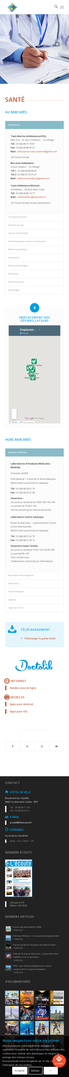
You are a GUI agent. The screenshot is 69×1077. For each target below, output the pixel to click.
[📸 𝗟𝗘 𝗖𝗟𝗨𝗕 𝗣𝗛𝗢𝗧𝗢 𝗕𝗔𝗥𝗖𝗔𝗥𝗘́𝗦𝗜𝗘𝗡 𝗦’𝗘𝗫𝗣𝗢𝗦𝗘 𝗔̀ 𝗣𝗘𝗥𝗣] (57, 997)
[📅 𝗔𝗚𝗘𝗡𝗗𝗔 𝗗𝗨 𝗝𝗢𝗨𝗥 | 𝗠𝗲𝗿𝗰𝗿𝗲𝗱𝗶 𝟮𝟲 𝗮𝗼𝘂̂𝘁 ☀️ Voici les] (12, 1013)
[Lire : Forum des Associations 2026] (8, 929)
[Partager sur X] (27, 746)
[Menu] (62, 7)
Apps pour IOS (18, 711)
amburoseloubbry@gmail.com (33, 178)
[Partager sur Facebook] (12, 746)
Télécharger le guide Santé (39, 638)
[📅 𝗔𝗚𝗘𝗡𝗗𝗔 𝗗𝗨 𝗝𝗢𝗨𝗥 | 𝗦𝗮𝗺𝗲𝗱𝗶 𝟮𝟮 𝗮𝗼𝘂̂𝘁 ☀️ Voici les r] (42, 1028)
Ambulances (14, 125)
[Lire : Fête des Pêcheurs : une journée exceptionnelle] (8, 938)
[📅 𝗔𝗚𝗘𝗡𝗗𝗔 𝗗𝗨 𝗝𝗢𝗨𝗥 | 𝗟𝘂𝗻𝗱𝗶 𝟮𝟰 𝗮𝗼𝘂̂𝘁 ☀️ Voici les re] (12, 1028)
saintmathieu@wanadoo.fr (31, 197)
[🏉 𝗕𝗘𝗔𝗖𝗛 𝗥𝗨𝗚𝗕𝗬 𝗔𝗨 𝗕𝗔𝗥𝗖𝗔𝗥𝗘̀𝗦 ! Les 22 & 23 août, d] (57, 1028)
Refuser (35, 1070)
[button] (59, 1065)
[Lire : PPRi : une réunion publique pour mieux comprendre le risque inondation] (8, 968)
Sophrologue (14, 290)
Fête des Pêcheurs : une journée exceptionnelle (36, 935)
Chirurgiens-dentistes (17, 217)
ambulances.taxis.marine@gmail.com (37, 151)
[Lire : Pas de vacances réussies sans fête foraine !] (8, 947)
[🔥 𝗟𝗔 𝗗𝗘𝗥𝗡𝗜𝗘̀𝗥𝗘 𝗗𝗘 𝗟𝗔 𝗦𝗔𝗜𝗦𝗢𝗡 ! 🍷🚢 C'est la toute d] (27, 997)
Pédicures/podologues (18, 265)
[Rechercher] (54, 7)
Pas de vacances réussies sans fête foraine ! (34, 944)
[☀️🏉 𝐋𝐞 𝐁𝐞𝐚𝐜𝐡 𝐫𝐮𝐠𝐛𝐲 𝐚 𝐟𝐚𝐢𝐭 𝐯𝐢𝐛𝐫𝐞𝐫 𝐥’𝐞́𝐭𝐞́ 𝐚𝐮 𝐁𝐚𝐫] (57, 1013)
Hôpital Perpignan (16, 591)
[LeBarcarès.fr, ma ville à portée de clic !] (28, 7)
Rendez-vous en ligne (23, 688)
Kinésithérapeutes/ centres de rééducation (27, 241)
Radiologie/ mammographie (21, 575)
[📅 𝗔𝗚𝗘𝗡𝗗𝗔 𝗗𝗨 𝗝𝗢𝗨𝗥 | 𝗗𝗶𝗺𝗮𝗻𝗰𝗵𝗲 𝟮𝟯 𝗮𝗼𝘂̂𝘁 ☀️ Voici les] (27, 1028)
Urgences (12, 599)
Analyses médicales (17, 452)
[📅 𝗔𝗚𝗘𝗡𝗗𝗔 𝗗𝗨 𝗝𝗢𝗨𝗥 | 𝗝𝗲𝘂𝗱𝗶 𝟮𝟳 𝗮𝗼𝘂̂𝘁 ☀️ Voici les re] (42, 997)
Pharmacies (13, 274)
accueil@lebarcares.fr (21, 822)
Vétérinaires (13, 583)
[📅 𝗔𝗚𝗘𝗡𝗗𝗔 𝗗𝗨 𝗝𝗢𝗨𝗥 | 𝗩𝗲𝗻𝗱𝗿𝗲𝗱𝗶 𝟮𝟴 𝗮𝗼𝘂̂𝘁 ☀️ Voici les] (12, 997)
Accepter (20, 1070)
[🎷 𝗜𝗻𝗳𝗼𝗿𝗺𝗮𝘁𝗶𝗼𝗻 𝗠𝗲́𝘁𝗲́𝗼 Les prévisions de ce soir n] (42, 1013)
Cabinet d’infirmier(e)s (18, 233)
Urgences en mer (15, 607)
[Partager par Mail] (56, 746)
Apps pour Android (21, 704)
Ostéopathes (13, 257)
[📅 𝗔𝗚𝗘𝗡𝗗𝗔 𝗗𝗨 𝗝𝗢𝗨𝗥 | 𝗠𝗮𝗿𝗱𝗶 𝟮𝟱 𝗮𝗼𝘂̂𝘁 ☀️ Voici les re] (27, 1013)
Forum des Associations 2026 (27, 927)
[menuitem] (54, 7)
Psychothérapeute (16, 282)
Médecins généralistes (17, 249)
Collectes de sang (15, 225)
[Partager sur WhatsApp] (42, 746)
